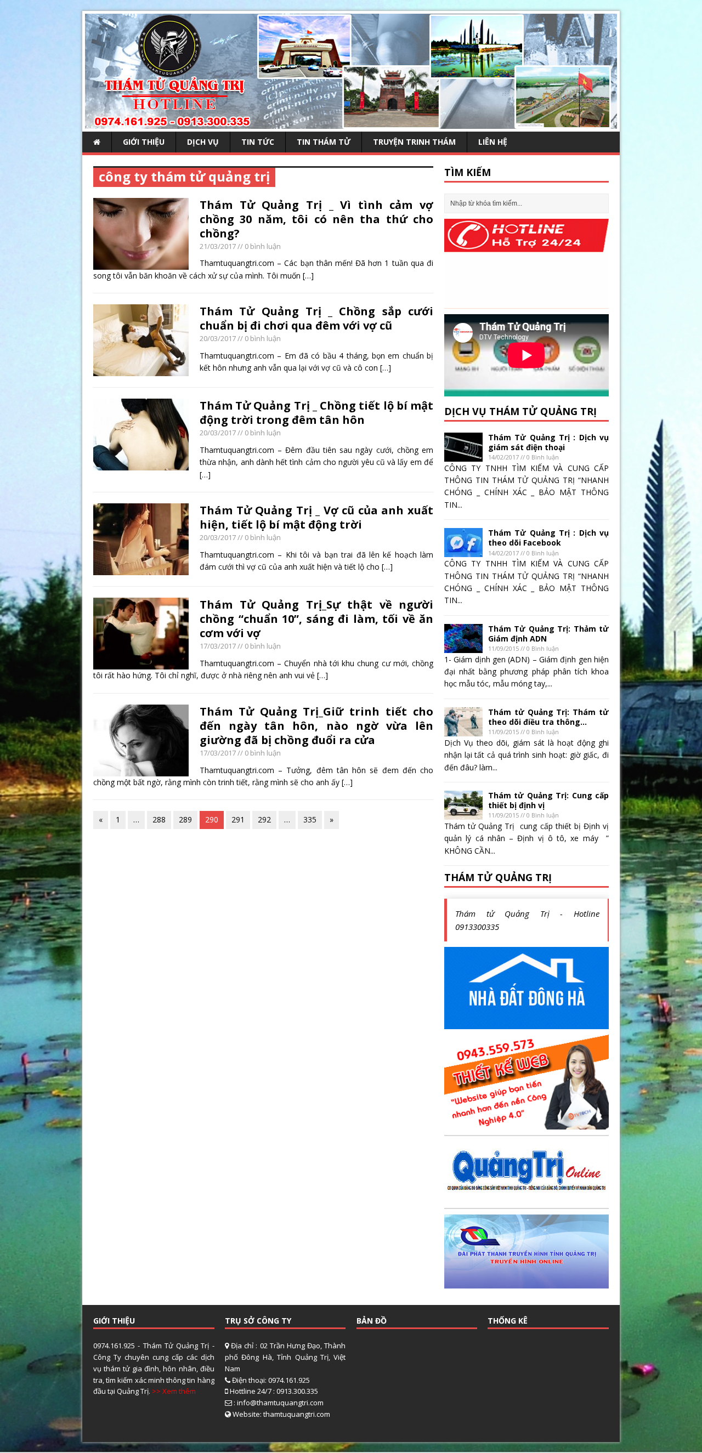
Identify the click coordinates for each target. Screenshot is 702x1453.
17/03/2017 (218, 646)
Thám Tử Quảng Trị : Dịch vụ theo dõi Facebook (548, 537)
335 (309, 819)
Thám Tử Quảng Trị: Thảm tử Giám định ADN (548, 633)
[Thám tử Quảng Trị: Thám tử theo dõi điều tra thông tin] (463, 729)
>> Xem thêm (174, 1391)
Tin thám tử (323, 142)
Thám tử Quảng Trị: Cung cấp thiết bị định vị (548, 800)
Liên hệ (492, 142)
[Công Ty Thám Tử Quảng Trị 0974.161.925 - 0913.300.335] (351, 122)
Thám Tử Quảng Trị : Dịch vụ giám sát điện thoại (548, 442)
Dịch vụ (203, 142)
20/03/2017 (218, 338)
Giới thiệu (144, 142)
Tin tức (257, 142)
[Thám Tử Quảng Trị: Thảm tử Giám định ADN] (463, 646)
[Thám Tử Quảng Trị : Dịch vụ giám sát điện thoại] (463, 455)
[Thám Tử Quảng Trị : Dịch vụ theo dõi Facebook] (463, 551)
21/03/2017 (218, 246)
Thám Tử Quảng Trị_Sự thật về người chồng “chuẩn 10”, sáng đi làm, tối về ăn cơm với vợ (316, 618)
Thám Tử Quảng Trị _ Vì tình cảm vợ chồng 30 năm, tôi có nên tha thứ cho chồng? (316, 219)
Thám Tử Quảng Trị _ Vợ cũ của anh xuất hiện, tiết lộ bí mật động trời (316, 517)
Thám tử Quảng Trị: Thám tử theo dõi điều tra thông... (548, 717)
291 (238, 819)
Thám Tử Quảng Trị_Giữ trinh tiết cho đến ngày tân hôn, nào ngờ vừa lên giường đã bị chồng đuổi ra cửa (316, 725)
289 (185, 819)
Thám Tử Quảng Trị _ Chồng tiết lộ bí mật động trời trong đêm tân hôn (316, 412)
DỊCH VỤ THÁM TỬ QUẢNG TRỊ (520, 411)
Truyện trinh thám (414, 142)
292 (264, 819)
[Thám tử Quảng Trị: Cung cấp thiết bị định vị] (463, 813)
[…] (308, 275)
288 (159, 819)
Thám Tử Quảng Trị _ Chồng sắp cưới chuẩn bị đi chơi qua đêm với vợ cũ (316, 318)
